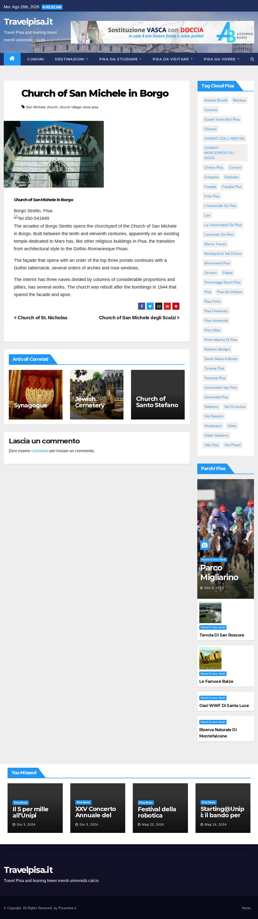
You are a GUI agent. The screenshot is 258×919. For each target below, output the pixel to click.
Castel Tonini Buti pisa (222, 119)
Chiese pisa (213, 167)
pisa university (216, 311)
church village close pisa (78, 107)
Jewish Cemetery (89, 402)
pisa (207, 292)
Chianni (210, 129)
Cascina (210, 110)
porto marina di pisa (220, 340)
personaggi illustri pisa (222, 282)
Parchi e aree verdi (214, 559)
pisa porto (212, 301)
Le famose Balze (216, 681)
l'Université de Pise (220, 206)
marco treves (215, 244)
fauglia (210, 187)
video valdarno (216, 435)
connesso (40, 451)
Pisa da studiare (119, 59)
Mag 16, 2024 (216, 824)
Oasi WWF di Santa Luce (224, 705)
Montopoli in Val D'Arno (223, 254)
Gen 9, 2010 (214, 588)
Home (246, 908)
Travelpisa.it (28, 21)
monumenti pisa (217, 263)
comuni (235, 167)
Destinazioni (70, 59)
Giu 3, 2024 (26, 824)
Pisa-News (20, 802)
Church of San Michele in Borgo (94, 93)
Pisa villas (212, 330)
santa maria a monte (221, 359)
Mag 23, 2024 (153, 824)
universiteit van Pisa (220, 387)
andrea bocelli (215, 100)
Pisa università (216, 321)
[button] (252, 59)
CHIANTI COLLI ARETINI (224, 138)
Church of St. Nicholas (42, 317)
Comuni (35, 59)
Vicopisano (213, 426)
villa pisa (211, 445)
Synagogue (30, 405)
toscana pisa (214, 378)
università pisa (216, 397)
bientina (239, 100)
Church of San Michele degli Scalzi (138, 317)
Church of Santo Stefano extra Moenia (157, 405)
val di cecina (234, 407)
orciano (210, 273)
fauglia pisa (232, 187)
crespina (211, 177)
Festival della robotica (157, 812)
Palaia (228, 273)
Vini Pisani (232, 445)
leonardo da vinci (219, 234)
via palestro (213, 416)
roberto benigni (217, 349)
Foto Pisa (211, 196)
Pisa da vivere (220, 59)
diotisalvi (231, 177)
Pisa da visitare (171, 59)
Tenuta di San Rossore (221, 635)
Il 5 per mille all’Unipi (30, 812)
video (232, 426)
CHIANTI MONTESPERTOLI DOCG (219, 153)
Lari (207, 215)
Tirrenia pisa (214, 368)
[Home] (12, 59)
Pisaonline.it (67, 908)
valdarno (211, 407)
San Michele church (41, 107)
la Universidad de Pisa (223, 225)
